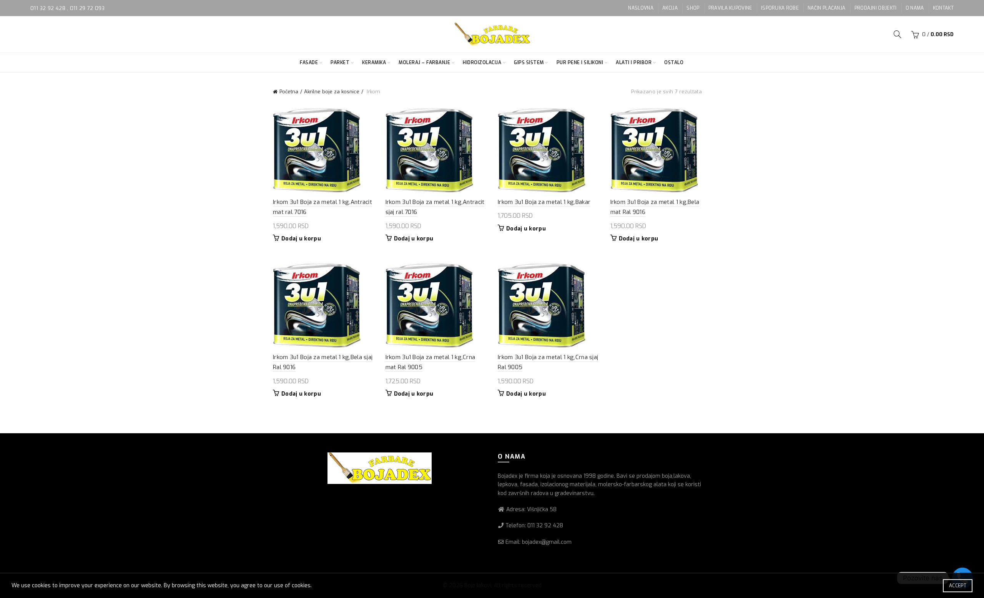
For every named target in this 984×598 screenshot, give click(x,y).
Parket (340, 63)
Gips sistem (529, 63)
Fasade (309, 63)
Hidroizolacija (482, 63)
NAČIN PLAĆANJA (826, 8)
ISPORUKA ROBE (780, 8)
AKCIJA (670, 8)
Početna (288, 91)
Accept (957, 586)
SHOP (692, 8)
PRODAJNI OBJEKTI (875, 8)
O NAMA (915, 8)
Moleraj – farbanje (424, 63)
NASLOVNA (640, 8)
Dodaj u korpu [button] (301, 238)
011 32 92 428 (48, 8)
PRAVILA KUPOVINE (730, 8)
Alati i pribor (634, 63)
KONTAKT (943, 8)
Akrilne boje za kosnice (331, 91)
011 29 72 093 (87, 8)
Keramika (374, 63)
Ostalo (673, 63)
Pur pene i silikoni (580, 63)
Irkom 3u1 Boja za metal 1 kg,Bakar (544, 202)
